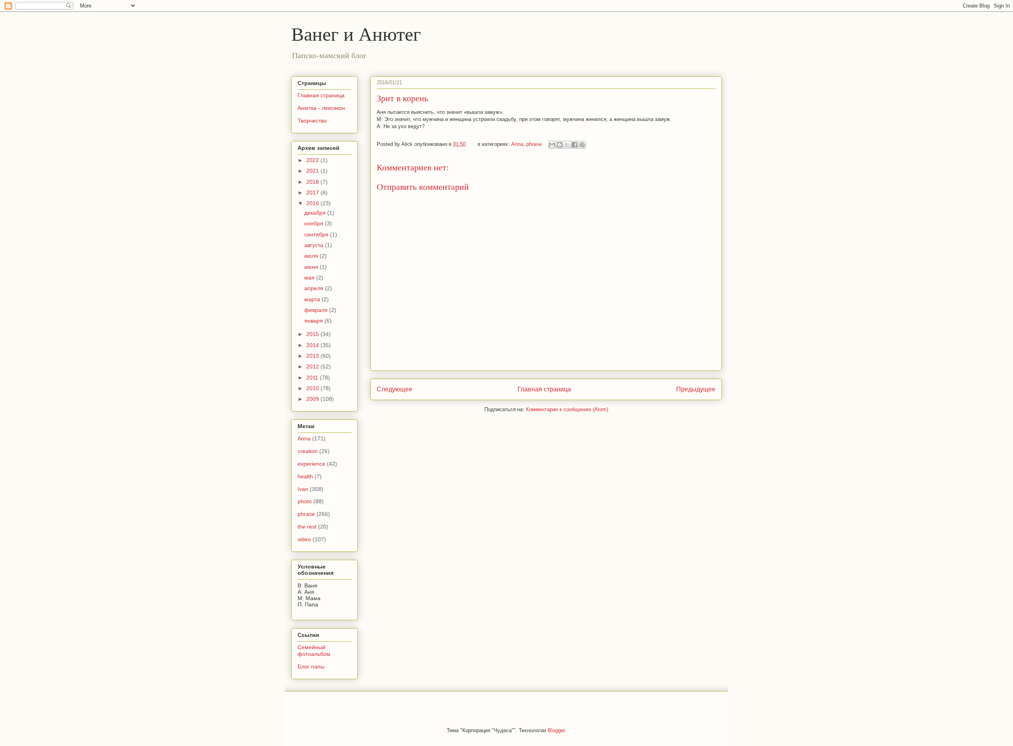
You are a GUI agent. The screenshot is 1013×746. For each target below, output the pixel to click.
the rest (307, 526)
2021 (313, 171)
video (304, 539)
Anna (517, 144)
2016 (313, 203)
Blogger (556, 730)
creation (308, 451)
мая (310, 277)
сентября (317, 234)
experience (311, 464)
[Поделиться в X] (567, 145)
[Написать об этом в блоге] (559, 145)
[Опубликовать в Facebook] (575, 145)
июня (312, 267)
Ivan (303, 489)
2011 (313, 377)
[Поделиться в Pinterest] (582, 145)
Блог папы (311, 666)
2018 (313, 182)
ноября (314, 223)
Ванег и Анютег (356, 33)
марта (313, 299)
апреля (314, 288)
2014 (313, 345)
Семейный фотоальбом (314, 650)
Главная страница (544, 389)
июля (312, 256)
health (305, 476)
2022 (313, 160)
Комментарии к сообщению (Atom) (567, 409)
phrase (534, 144)
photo (305, 501)
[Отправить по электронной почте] (552, 145)
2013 (313, 356)
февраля (316, 310)
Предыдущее (695, 389)
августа (314, 245)
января (314, 320)
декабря (315, 213)
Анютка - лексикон (321, 108)
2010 (313, 388)
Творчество (312, 120)
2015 (313, 334)
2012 (313, 366)
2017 (313, 192)
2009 (313, 399)
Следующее (394, 389)
